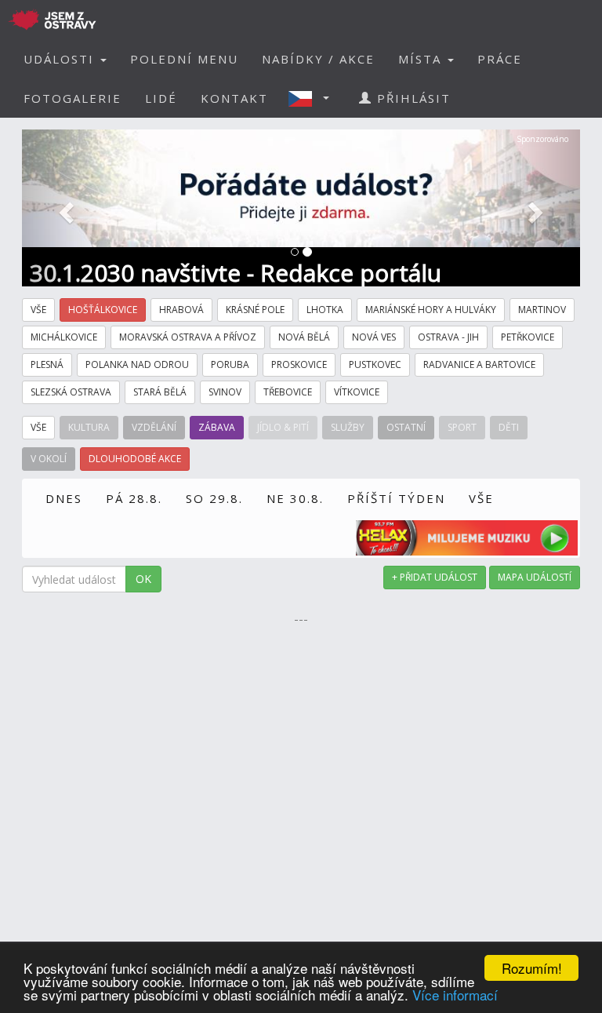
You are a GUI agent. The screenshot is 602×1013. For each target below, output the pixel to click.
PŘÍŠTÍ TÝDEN (396, 498)
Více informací (455, 994)
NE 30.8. (295, 498)
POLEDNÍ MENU (184, 59)
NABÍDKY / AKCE (318, 59)
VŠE (481, 498)
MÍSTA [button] (422, 59)
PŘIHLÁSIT (411, 98)
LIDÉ (161, 98)
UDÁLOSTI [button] (61, 59)
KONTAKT (234, 98)
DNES (63, 498)
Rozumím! (532, 968)
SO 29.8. (214, 498)
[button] (313, 98)
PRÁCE (499, 59)
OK (143, 578)
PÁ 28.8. (134, 498)
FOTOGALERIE (72, 98)
